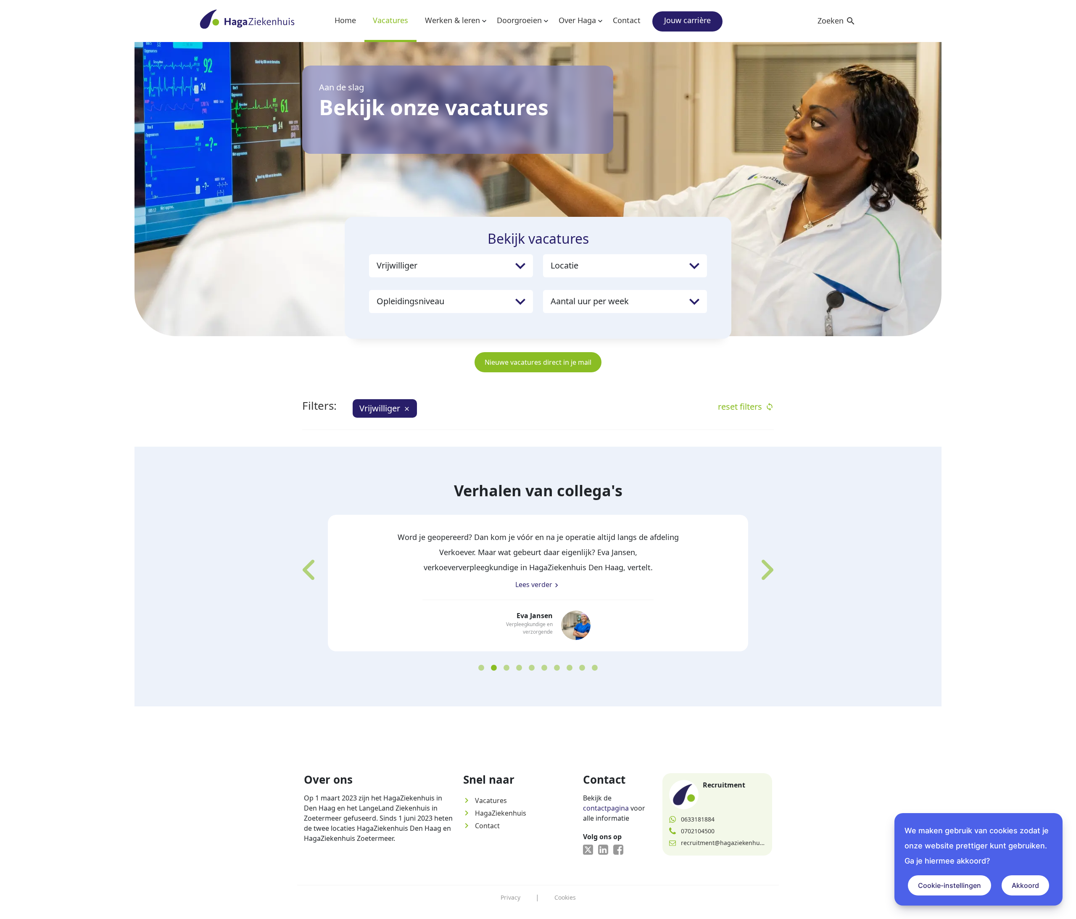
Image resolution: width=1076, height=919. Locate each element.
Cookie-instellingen (949, 885)
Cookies (565, 897)
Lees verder (538, 585)
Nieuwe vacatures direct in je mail (538, 362)
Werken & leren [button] (452, 20)
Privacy (510, 897)
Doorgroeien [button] (519, 20)
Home (345, 20)
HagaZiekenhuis (494, 813)
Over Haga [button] (577, 20)
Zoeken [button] (837, 21)
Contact (627, 20)
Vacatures (390, 20)
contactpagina (606, 808)
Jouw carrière (687, 20)
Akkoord (1025, 885)
